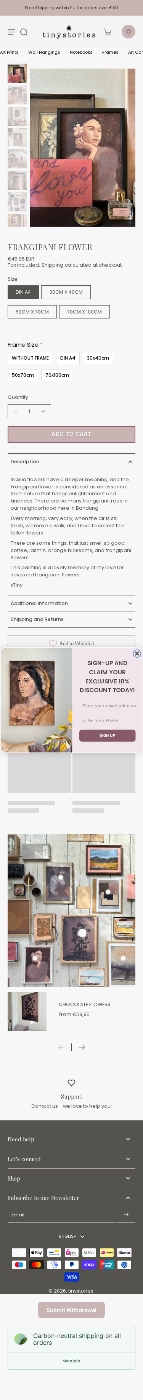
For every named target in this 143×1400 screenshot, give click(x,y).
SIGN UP (107, 735)
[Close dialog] (137, 653)
